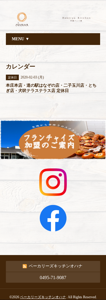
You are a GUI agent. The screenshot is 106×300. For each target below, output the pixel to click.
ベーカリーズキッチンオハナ (43, 297)
